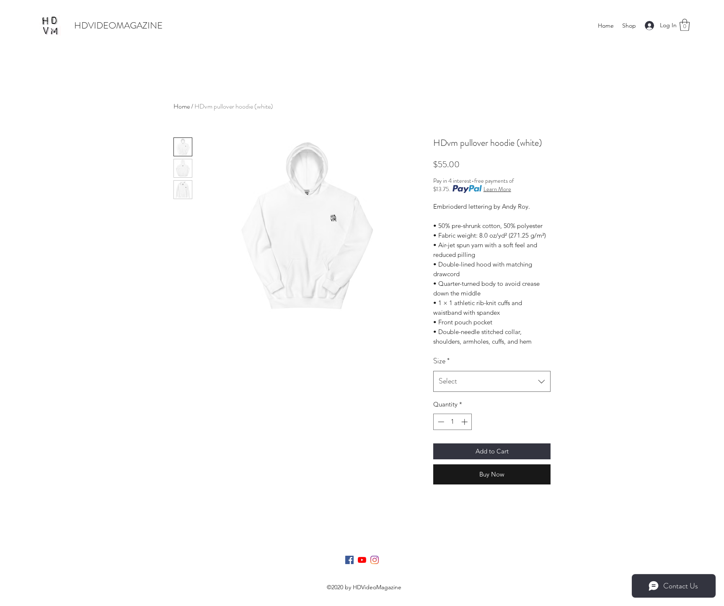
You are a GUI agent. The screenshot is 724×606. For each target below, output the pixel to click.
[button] (685, 25)
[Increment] (465, 422)
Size (441, 360)
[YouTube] (362, 560)
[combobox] (492, 381)
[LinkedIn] (374, 560)
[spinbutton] (453, 422)
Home (181, 106)
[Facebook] (349, 560)
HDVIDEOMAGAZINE (118, 25)
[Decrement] (440, 422)
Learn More (497, 189)
